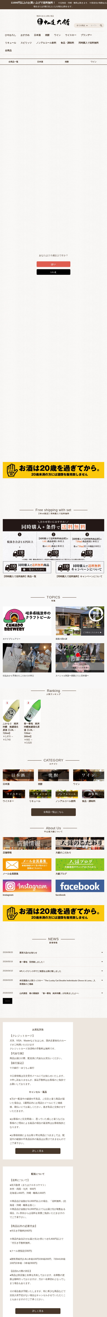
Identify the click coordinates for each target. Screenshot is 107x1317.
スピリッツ (26, 43)
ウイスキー (70, 35)
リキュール (10, 43)
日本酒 (37, 35)
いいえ (53, 272)
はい (53, 264)
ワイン (57, 35)
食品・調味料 (67, 43)
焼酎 (47, 35)
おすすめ (25, 35)
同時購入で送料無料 (89, 43)
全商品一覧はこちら (53, 812)
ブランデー (86, 35)
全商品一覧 (13, 62)
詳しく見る (37, 1151)
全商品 (8, 50)
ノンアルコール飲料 (46, 43)
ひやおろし (10, 35)
